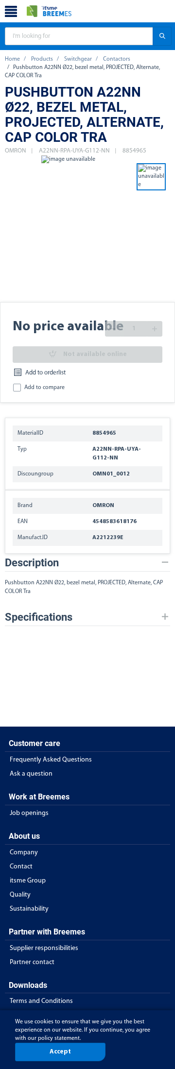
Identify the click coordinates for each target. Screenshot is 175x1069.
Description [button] (32, 563)
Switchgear (78, 59)
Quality (20, 895)
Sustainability (29, 909)
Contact (21, 866)
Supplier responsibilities (44, 948)
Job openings (29, 813)
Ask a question (31, 774)
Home (12, 59)
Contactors (116, 59)
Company (24, 852)
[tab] (87, 563)
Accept (60, 1052)
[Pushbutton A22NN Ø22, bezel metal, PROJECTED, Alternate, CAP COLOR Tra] (68, 228)
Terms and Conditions (41, 1001)
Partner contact (32, 962)
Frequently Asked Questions (51, 760)
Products (42, 59)
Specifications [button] (38, 617)
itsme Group (28, 880)
